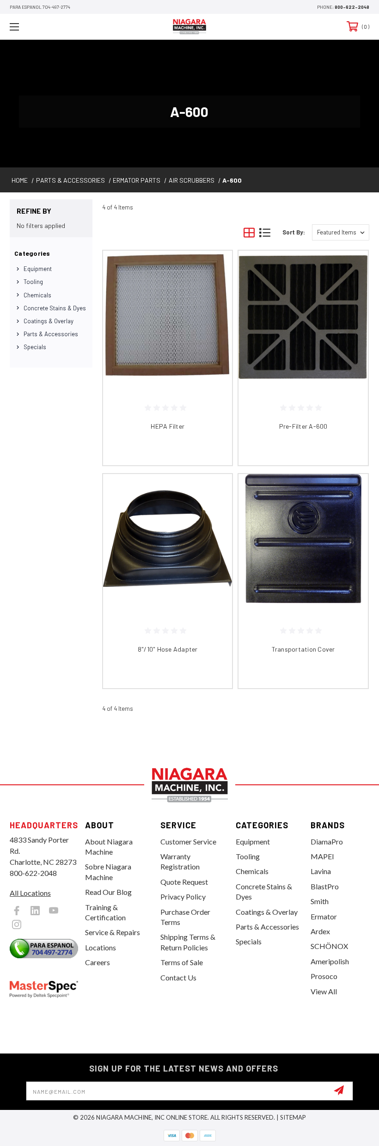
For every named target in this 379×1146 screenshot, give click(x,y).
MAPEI (322, 856)
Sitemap (293, 1117)
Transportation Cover (303, 649)
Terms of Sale (181, 962)
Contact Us (178, 977)
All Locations (30, 892)
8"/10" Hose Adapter (168, 649)
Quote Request (184, 881)
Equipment (38, 268)
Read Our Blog (108, 891)
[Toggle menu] (46, 26)
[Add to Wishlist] (213, 291)
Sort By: (293, 232)
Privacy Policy (183, 896)
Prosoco (324, 976)
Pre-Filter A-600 (303, 426)
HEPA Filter (167, 426)
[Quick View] (213, 268)
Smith (320, 901)
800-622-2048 (352, 7)
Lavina (321, 871)
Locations (100, 947)
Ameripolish (330, 961)
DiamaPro (327, 841)
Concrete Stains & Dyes (55, 308)
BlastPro (325, 886)
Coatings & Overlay (48, 321)
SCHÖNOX (329, 946)
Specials (35, 347)
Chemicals (37, 295)
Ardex (320, 931)
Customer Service (188, 841)
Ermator (324, 916)
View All (324, 991)
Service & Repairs (112, 932)
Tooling (33, 281)
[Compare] (213, 313)
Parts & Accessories (51, 334)
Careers (97, 962)
